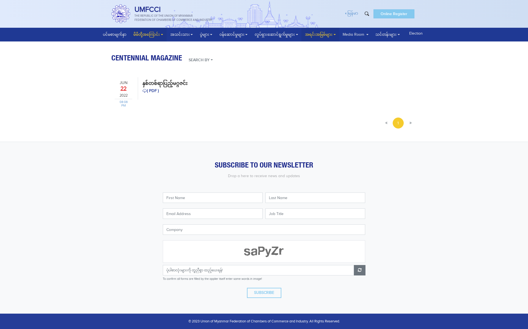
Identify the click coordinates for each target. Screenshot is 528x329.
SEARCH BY (199, 60)
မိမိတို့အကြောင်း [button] (146, 34)
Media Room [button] (354, 34)
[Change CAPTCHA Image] (359, 270)
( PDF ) (153, 90)
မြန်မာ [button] (352, 14)
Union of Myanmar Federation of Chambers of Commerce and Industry (254, 321)
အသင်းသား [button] (180, 34)
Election (416, 33)
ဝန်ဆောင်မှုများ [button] (231, 34)
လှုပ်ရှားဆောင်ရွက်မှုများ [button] (275, 34)
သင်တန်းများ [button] (386, 34)
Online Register (394, 14)
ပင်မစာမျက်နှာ (115, 34)
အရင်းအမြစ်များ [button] (318, 34)
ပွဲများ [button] (204, 34)
